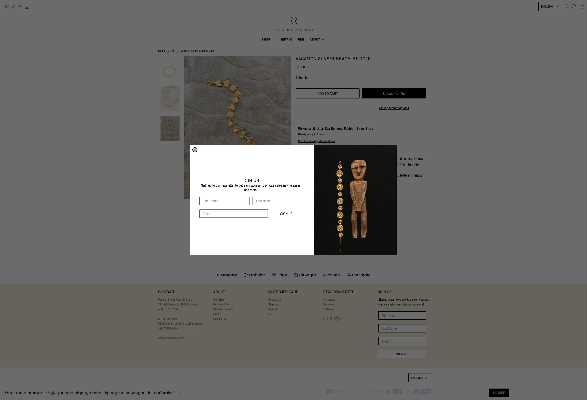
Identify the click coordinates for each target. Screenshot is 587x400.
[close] (195, 149)
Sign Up (286, 213)
